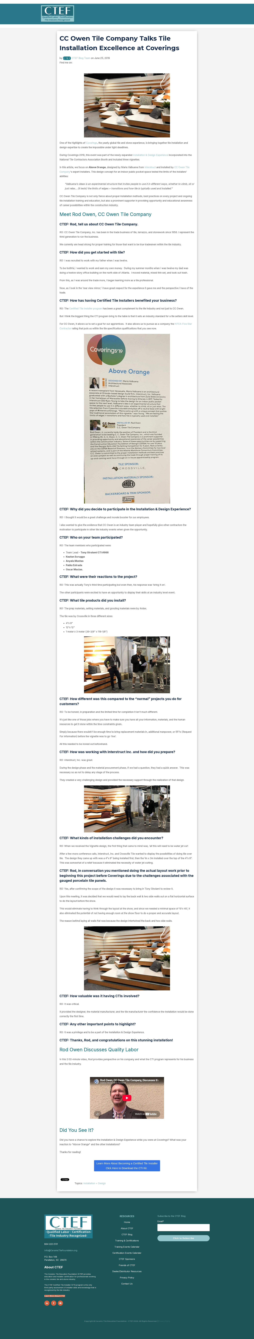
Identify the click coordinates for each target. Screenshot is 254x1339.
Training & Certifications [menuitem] (127, 1240)
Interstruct (150, 167)
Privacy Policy (164, 1321)
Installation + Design (94, 1183)
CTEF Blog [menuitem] (127, 1234)
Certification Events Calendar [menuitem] (126, 1253)
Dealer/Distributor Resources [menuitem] (127, 1271)
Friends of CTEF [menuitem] (127, 1265)
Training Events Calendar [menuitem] (127, 1246)
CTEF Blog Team (81, 58)
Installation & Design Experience (150, 155)
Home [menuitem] (127, 1222)
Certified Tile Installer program (85, 308)
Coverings (91, 142)
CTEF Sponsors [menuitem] (127, 1259)
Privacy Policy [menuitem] (127, 1277)
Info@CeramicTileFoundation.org (60, 1250)
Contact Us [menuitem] (127, 1283)
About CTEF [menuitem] (127, 1228)
